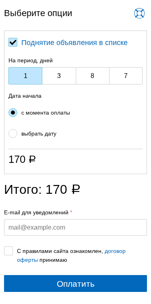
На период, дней (30, 60)
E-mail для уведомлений (36, 212)
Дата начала (24, 95)
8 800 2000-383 (73, 19)
